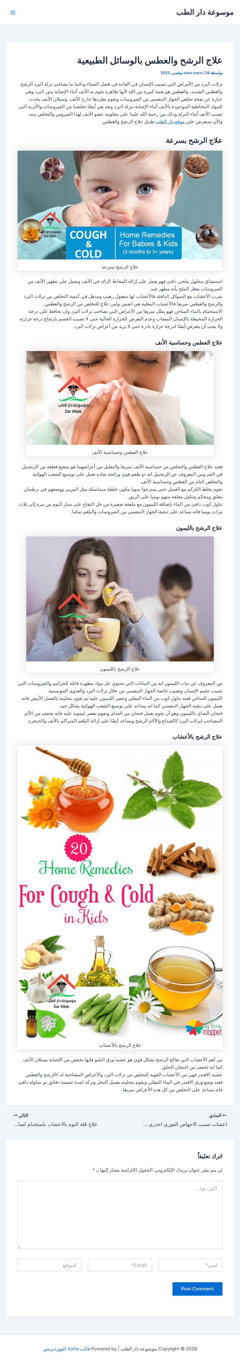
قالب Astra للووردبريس (66, 1349)
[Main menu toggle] (12, 12)
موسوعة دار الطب (205, 12)
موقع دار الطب (170, 121)
